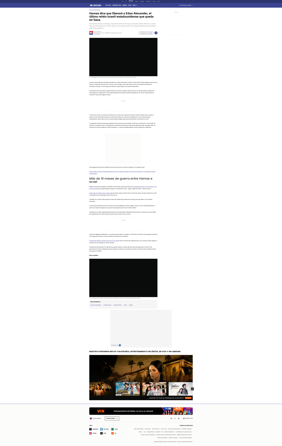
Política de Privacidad (138, 428)
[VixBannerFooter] (141, 411)
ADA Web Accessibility (187, 428)
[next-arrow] (192, 388)
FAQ (162, 431)
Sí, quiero (20, 21)
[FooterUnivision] (95, 418)
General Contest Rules (162, 437)
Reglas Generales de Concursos (184, 434)
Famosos (142, 1)
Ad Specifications (151, 431)
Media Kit (158, 431)
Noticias (131, 1)
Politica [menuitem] (108, 5)
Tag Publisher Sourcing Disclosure (184, 431)
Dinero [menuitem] (124, 5)
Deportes (148, 1)
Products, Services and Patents (148, 434)
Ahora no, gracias (9, 21)
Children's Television (173, 437)
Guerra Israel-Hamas (94, 10)
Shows (136, 1)
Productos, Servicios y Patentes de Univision (166, 434)
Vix (126, 1)
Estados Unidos (117, 305)
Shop (159, 1)
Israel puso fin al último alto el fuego (99, 193)
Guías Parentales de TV (169, 431)
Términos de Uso (156, 428)
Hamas (131, 305)
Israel (125, 305)
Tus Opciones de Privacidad (185, 437)
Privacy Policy (147, 428)
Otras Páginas (110, 418)
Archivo (140, 431)
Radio (154, 1)
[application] (123, 57)
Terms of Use (164, 428)
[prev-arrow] (88, 388)
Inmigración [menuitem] (117, 5)
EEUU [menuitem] (129, 5)
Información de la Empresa (174, 428)
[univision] (95, 5)
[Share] (156, 32)
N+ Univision (98, 31)
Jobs (144, 431)
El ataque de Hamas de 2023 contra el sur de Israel (104, 241)
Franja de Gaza (107, 305)
